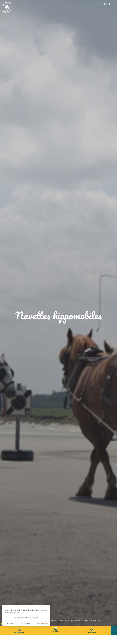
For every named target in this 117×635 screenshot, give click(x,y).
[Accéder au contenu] (114, 630)
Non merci (10, 623)
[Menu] (113, 4)
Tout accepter (42, 623)
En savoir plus (26, 623)
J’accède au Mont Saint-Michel (70, 620)
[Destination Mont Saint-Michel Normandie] (7, 7)
